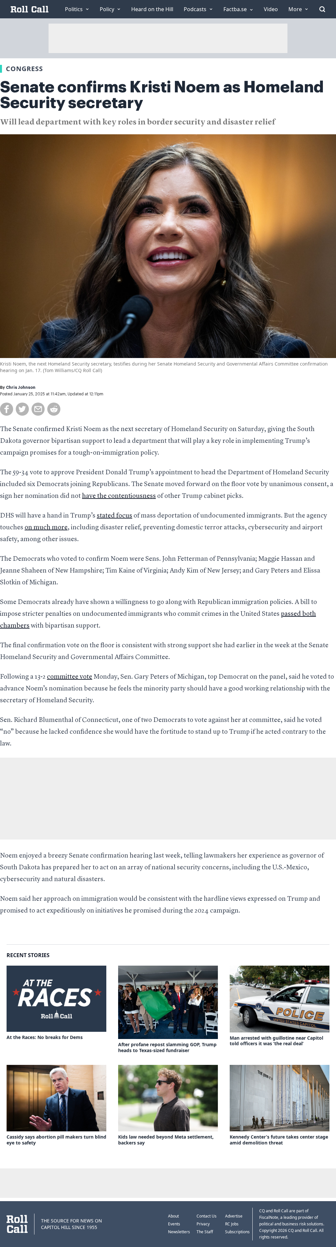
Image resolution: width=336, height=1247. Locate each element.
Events (174, 1224)
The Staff (205, 1232)
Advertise (233, 1216)
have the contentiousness (119, 496)
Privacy (203, 1224)
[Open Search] (322, 9)
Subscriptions (237, 1232)
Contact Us (207, 1216)
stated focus (114, 516)
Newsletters (179, 1232)
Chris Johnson (20, 387)
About (173, 1216)
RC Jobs (232, 1224)
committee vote (69, 677)
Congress (24, 68)
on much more (46, 527)
